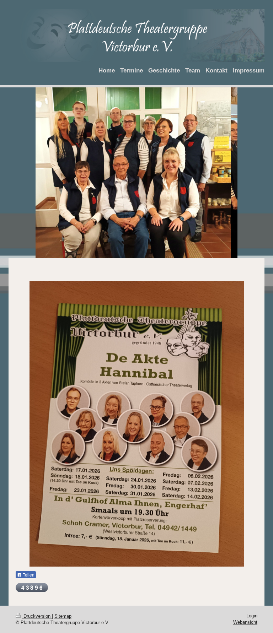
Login (251, 615)
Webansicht (245, 622)
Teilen (28, 575)
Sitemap (62, 616)
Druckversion (37, 616)
